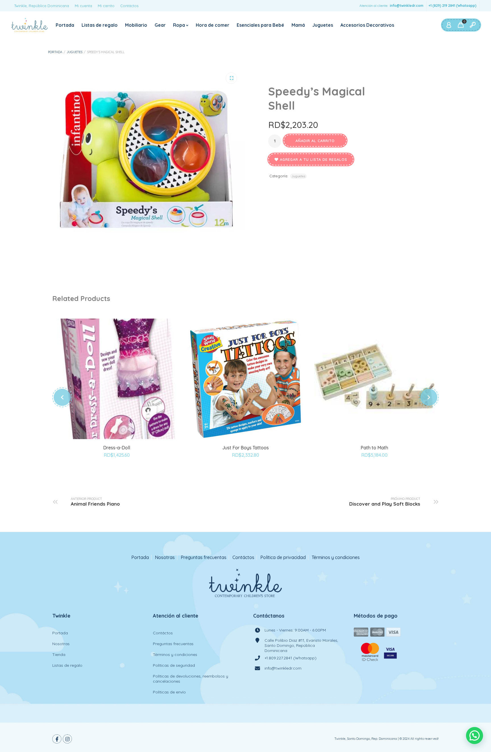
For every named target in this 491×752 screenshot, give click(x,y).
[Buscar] (472, 25)
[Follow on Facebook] (56, 738)
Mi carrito (106, 5)
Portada (65, 25)
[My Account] (448, 25)
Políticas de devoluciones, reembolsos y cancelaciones (190, 679)
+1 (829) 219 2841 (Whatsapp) (452, 5)
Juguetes (322, 25)
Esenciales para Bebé (260, 25)
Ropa (179, 25)
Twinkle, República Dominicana (41, 5)
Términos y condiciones (336, 557)
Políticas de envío (169, 692)
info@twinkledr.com (406, 5)
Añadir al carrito (315, 140)
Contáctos (129, 5)
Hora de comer (212, 25)
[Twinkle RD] (29, 25)
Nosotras (165, 557)
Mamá (298, 25)
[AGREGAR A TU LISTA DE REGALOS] (116, 470)
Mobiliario (136, 25)
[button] (231, 78)
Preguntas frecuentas (203, 557)
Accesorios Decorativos (367, 25)
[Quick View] (123, 443)
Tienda (58, 654)
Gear (160, 25)
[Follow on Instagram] (67, 738)
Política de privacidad (283, 557)
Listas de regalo (100, 25)
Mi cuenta (83, 5)
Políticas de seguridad (174, 665)
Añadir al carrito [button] (110, 443)
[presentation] (62, 397)
